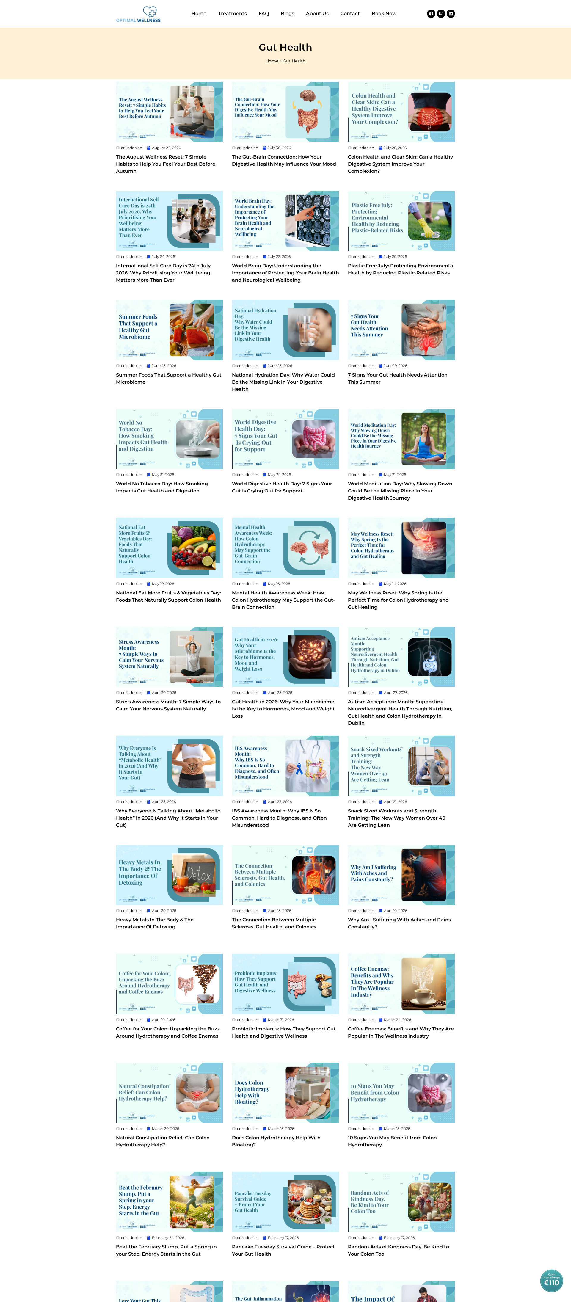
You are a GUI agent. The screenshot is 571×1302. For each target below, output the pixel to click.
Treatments (232, 13)
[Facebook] (431, 14)
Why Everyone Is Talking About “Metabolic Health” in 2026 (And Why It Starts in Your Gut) (168, 818)
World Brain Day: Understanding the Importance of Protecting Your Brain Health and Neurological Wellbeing (285, 273)
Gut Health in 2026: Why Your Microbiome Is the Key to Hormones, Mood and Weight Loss (283, 709)
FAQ (264, 13)
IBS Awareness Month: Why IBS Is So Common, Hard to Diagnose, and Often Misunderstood (279, 818)
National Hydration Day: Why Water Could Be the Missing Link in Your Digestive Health (283, 382)
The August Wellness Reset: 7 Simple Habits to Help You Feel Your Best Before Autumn (165, 164)
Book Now (384, 13)
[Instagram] (441, 14)
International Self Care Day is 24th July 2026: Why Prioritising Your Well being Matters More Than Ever (163, 273)
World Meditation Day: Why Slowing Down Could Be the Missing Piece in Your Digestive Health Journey (400, 491)
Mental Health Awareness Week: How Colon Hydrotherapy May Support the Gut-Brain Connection (283, 600)
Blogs (287, 13)
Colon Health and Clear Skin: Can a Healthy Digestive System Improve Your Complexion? (400, 164)
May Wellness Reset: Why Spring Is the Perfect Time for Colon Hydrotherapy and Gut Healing (398, 600)
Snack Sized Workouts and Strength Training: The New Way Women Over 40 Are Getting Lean (396, 818)
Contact (350, 13)
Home (199, 13)
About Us (317, 13)
